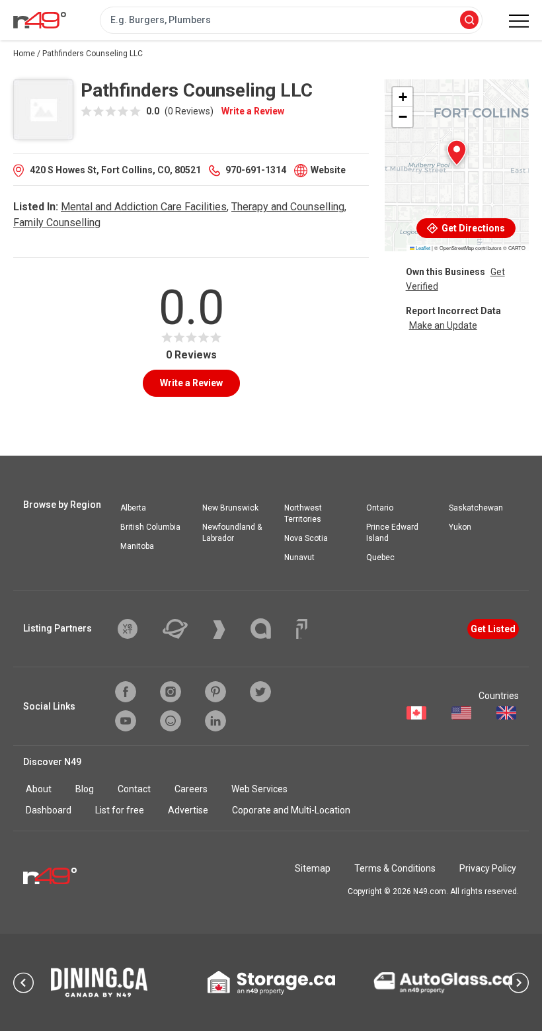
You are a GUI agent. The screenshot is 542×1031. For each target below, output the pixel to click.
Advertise (188, 810)
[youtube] (125, 720)
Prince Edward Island (392, 532)
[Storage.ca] (271, 983)
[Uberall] (185, 629)
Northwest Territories (303, 513)
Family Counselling (56, 222)
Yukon (460, 527)
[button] (457, 153)
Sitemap (312, 868)
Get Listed (493, 629)
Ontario (379, 508)
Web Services (259, 789)
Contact (134, 789)
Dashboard (48, 810)
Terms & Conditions (395, 868)
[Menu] (519, 21)
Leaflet (422, 247)
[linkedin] (215, 720)
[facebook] (125, 691)
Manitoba (137, 546)
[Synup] (229, 629)
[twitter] (260, 691)
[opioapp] (170, 720)
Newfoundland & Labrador (232, 532)
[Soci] (301, 629)
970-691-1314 (255, 170)
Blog (84, 789)
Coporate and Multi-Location (291, 810)
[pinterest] (215, 691)
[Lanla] (270, 628)
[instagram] (170, 691)
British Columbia (150, 527)
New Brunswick (230, 508)
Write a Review (252, 111)
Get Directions (472, 228)
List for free (119, 810)
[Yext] (137, 629)
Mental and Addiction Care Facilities (144, 206)
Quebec (380, 557)
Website (328, 170)
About (39, 789)
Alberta (133, 508)
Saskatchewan (476, 508)
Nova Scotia (306, 538)
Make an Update (443, 325)
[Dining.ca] (99, 982)
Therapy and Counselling (287, 206)
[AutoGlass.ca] (443, 982)
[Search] (469, 21)
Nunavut (299, 557)
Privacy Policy (487, 868)
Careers (191, 789)
